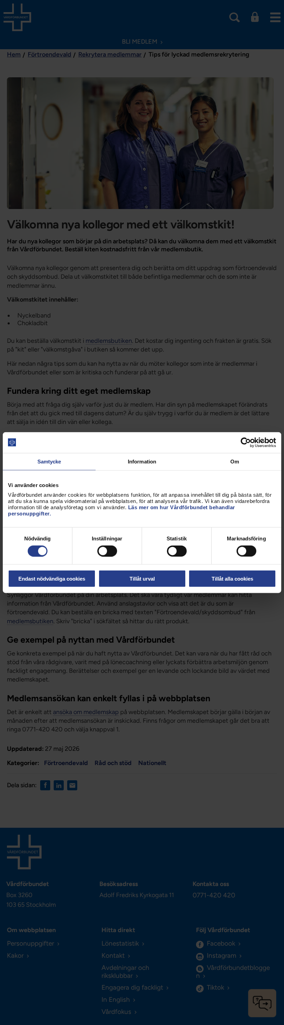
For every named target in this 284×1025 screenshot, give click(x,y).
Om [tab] (234, 461)
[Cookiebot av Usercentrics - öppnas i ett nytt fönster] (245, 442)
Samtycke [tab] (49, 461)
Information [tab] (142, 461)
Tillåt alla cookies (232, 579)
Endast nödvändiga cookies (51, 579)
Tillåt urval (142, 579)
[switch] (107, 550)
